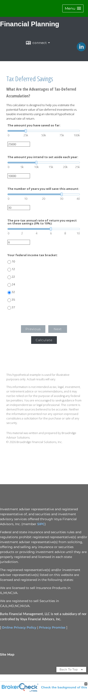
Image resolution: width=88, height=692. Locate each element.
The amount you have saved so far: (33, 125)
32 (13, 292)
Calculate (44, 340)
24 (13, 284)
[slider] (43, 131)
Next (58, 329)
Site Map (7, 654)
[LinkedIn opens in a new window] (81, 49)
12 (13, 269)
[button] (72, 8)
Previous (33, 329)
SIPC (41, 524)
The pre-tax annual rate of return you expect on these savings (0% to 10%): (42, 222)
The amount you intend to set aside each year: (42, 157)
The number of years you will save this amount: (43, 188)
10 (13, 261)
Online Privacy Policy (19, 627)
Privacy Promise (52, 627)
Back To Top (69, 669)
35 (13, 299)
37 (13, 307)
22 (13, 276)
